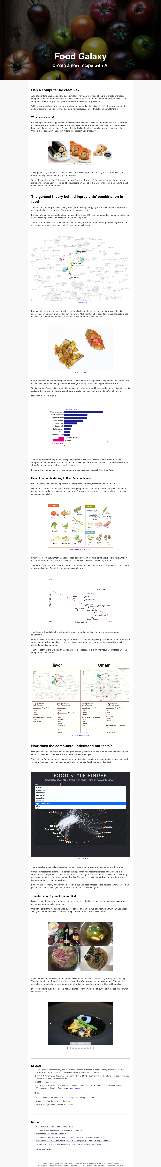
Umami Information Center (83, 549)
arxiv (72, 1088)
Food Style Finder (82, 858)
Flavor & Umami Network (82, 735)
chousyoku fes (90, 164)
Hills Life (83, 372)
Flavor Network (82, 302)
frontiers (78, 1088)
